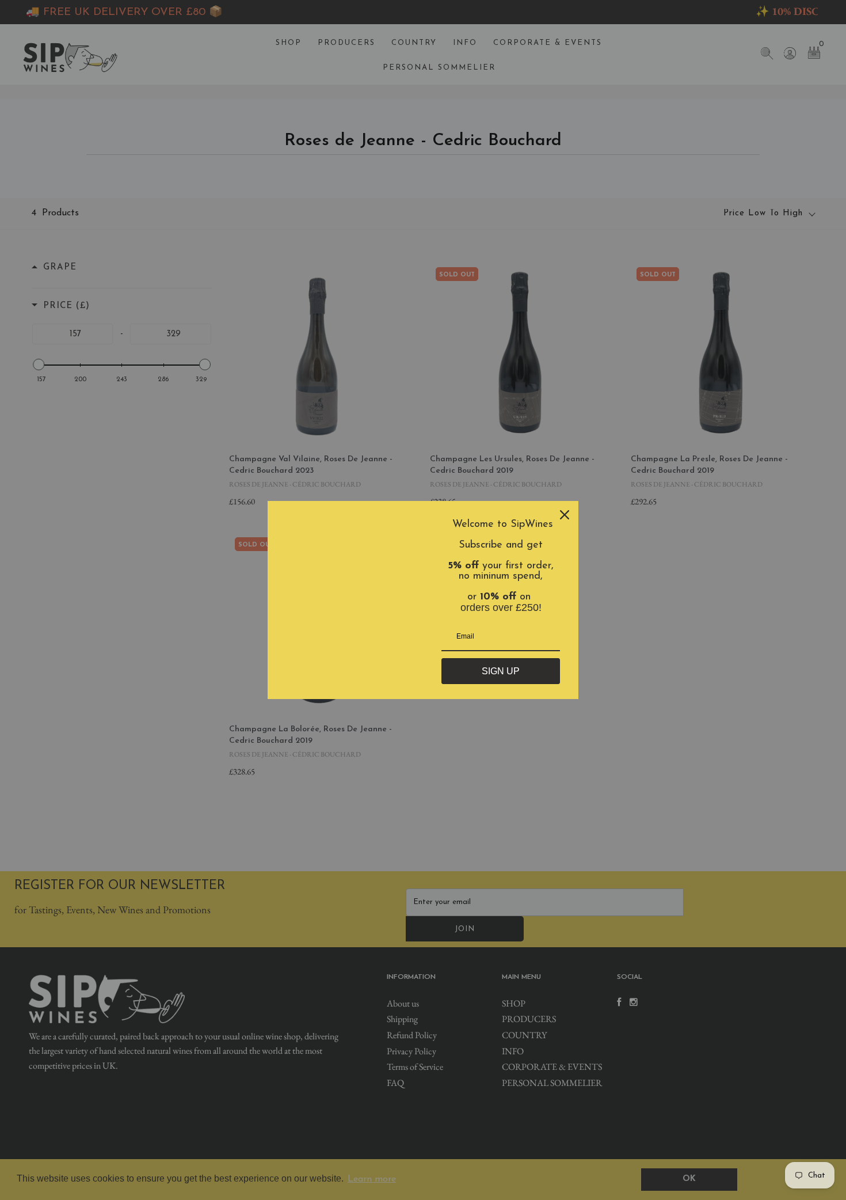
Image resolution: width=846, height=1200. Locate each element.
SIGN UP (501, 671)
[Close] (564, 515)
